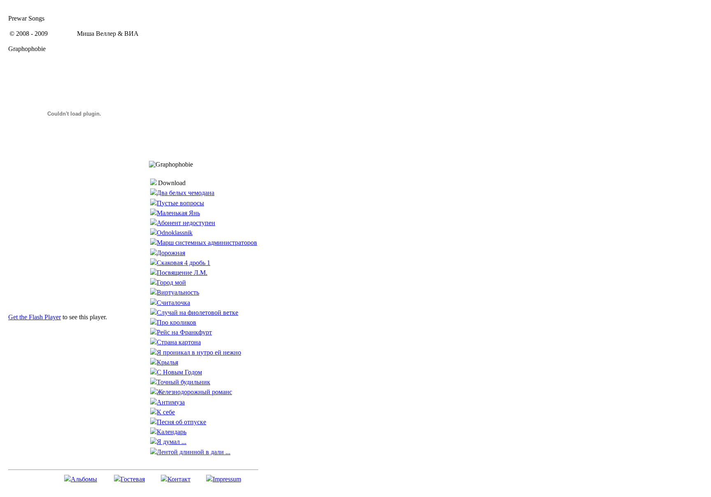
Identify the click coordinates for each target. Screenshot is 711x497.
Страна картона (179, 342)
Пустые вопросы (180, 203)
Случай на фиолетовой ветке (197, 312)
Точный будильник (183, 382)
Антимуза (171, 402)
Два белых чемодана (185, 192)
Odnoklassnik (175, 232)
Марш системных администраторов (207, 242)
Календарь (171, 431)
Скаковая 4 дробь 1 (183, 262)
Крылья (167, 362)
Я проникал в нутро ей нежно (199, 352)
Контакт (179, 479)
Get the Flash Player (34, 317)
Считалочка (173, 302)
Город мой (171, 282)
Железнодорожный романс (194, 391)
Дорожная (171, 252)
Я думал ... (171, 441)
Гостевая (133, 479)
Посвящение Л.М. (182, 272)
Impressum (227, 479)
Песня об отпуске (181, 421)
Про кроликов (176, 322)
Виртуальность (178, 292)
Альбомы (84, 479)
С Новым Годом (179, 372)
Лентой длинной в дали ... (193, 451)
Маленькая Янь (178, 212)
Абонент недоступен (186, 222)
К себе (166, 412)
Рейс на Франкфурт (184, 332)
